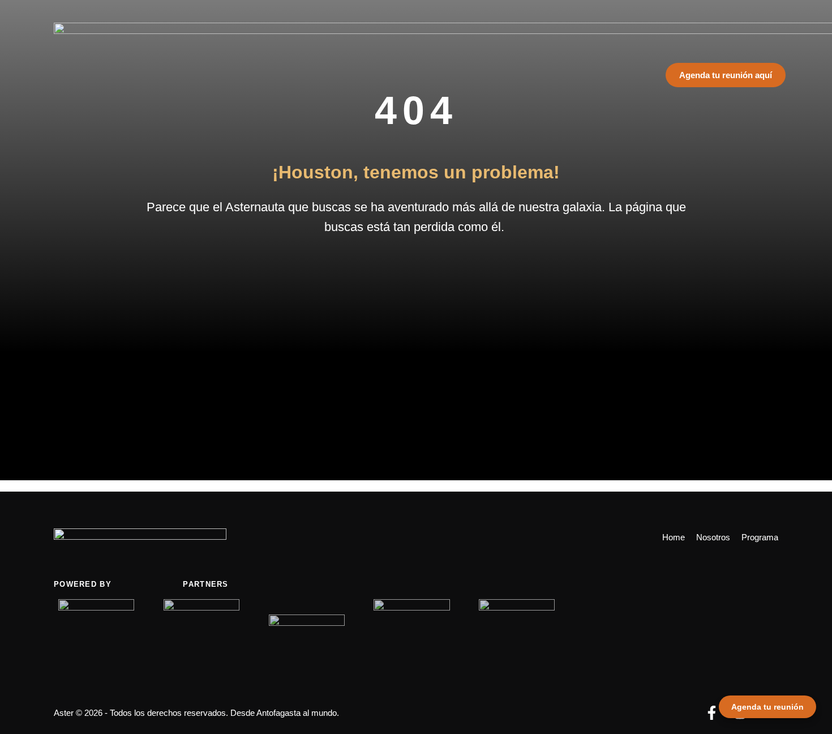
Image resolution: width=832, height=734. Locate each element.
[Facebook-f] (712, 713)
